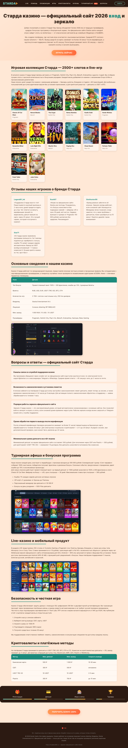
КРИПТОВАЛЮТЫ (64, 3)
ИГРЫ (54, 3)
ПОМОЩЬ (34, 3)
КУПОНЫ (76, 3)
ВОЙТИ (119, 3)
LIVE (26, 3)
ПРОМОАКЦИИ (45, 3)
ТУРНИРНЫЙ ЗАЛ (89, 3)
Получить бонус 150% (64, 712)
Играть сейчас (64, 53)
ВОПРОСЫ (103, 3)
